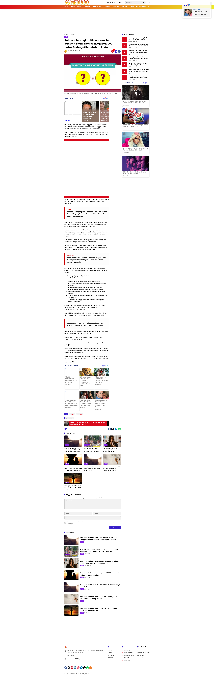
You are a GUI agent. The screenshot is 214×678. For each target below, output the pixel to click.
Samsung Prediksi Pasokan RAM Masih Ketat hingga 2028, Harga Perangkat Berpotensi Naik (138, 57)
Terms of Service (142, 658)
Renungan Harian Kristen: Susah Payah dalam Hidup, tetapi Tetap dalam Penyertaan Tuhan (111, 450)
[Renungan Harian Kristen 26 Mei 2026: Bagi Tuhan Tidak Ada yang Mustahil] (73, 478)
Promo (72, 414)
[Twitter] (112, 429)
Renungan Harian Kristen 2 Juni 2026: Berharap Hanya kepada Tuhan (92, 468)
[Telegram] (116, 429)
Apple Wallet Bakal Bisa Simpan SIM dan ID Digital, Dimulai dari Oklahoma (138, 64)
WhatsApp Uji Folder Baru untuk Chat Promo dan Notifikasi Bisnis (138, 45)
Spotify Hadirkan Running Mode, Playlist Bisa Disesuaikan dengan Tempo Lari (138, 77)
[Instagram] (78, 667)
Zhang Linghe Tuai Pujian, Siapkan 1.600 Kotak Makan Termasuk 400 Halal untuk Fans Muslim (85, 324)
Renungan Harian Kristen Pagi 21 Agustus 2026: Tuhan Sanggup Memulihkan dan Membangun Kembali (73, 450)
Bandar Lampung (129, 655)
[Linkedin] (81, 667)
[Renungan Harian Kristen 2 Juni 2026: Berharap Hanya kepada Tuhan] (92, 459)
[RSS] (90, 667)
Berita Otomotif (128, 652)
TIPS (109, 660)
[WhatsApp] (119, 429)
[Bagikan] (119, 51)
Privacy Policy (141, 655)
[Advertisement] (107, 20)
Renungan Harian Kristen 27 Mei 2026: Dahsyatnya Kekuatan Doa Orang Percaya (111, 468)
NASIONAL (110, 658)
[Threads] (84, 667)
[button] (144, 2)
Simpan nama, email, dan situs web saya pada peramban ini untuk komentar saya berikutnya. (91, 523)
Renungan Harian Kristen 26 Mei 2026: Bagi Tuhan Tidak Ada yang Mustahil (72, 487)
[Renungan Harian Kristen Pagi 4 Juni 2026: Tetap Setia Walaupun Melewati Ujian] (73, 459)
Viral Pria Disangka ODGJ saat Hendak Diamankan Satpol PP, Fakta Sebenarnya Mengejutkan (92, 450)
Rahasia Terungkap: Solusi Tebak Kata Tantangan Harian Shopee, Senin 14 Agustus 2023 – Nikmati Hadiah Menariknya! (87, 214)
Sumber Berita (69, 418)
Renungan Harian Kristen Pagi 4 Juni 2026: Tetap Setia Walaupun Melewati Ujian (73, 468)
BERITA (110, 650)
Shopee (80, 414)
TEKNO (110, 652)
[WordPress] (75, 667)
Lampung (127, 650)
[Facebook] (109, 429)
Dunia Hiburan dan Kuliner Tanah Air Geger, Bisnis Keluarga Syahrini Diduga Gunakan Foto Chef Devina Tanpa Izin (86, 259)
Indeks (138, 650)
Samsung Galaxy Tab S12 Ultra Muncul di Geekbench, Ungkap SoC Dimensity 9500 (137, 51)
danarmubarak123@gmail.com (76, 659)
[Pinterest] (72, 667)
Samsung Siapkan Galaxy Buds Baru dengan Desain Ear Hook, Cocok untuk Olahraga (137, 38)
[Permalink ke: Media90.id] (66, 51)
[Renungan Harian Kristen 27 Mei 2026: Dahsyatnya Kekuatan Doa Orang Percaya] (112, 459)
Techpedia (127, 660)
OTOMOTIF (111, 655)
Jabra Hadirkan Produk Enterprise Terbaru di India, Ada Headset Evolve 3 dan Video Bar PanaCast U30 (138, 70)
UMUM (66, 36)
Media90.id (71, 50)
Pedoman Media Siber (143, 652)
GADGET (126, 658)
